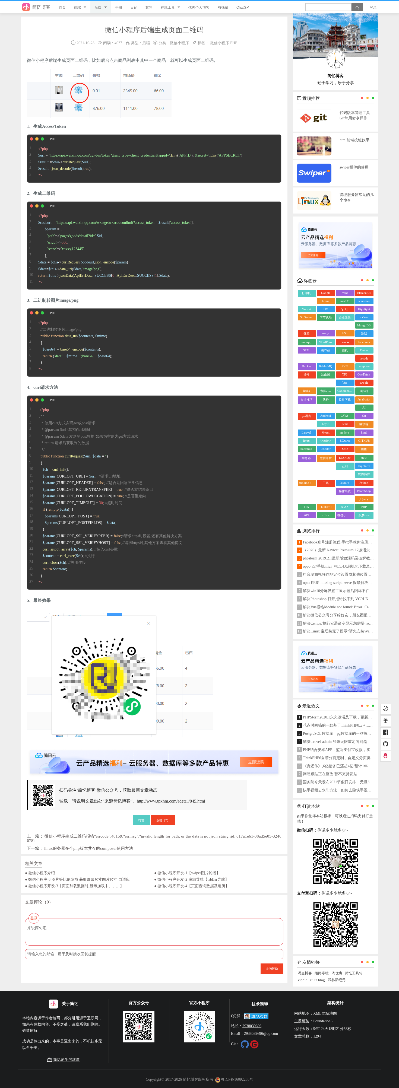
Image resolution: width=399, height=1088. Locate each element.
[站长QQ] (385, 756)
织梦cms (364, 515)
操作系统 (345, 491)
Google (325, 292)
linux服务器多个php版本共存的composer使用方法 (88, 848)
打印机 (306, 293)
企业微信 (345, 317)
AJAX (345, 506)
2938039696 (251, 1026)
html (364, 432)
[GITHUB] (385, 744)
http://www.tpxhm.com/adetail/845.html (171, 801)
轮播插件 (364, 474)
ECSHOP (344, 457)
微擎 (306, 333)
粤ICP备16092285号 (237, 1079)
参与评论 (272, 968)
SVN (345, 366)
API (306, 515)
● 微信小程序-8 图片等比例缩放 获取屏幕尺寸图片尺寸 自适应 (77, 879)
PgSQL (344, 309)
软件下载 (345, 399)
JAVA (344, 415)
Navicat (306, 309)
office (325, 515)
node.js (344, 432)
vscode (364, 358)
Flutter (364, 350)
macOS (344, 301)
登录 (373, 7)
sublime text (306, 482)
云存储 (325, 350)
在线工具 (168, 7)
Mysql (326, 432)
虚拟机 (363, 391)
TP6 (344, 374)
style (364, 457)
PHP (233, 43)
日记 (133, 7)
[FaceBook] (385, 732)
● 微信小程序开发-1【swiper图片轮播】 (187, 873)
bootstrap (306, 448)
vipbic (302, 980)
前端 (77, 7)
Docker (306, 366)
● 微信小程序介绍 (40, 873)
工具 (326, 483)
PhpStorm (364, 465)
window (326, 440)
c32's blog (317, 980)
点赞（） (163, 820)
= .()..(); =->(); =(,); (140, 162)
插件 (306, 374)
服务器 (306, 458)
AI (364, 407)
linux (306, 440)
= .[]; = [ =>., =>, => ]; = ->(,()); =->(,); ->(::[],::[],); (116, 249)
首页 (62, 7)
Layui (325, 423)
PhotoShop (364, 490)
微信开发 (326, 458)
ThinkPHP (325, 506)
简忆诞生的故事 (66, 1060)
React (344, 423)
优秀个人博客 (199, 7)
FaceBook (364, 342)
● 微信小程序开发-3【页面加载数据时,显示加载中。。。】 (74, 886)
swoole (364, 382)
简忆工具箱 (354, 973)
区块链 (363, 424)
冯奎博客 (305, 973)
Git (364, 415)
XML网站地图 (325, 1013)
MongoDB (363, 325)
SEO (345, 448)
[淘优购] (385, 720)
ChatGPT (243, 7)
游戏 (364, 333)
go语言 (306, 416)
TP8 (325, 309)
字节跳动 (326, 317)
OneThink (363, 374)
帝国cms (325, 391)
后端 (98, 7)
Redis (306, 390)
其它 (149, 7)
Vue (344, 382)
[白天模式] (385, 709)
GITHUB (364, 440)
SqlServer (306, 317)
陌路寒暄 (322, 973)
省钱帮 (223, 7)
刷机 (345, 350)
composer (364, 366)
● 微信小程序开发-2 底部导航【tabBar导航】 (191, 879)
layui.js (344, 482)
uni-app (306, 342)
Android (325, 415)
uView (364, 317)
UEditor (326, 448)
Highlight (364, 309)
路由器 (325, 374)
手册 (118, 7)
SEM (306, 350)
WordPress (325, 342)
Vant (345, 292)
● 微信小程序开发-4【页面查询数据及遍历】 (191, 886)
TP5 (306, 506)
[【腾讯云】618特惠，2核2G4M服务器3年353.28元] (154, 757)
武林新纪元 (337, 980)
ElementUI (364, 292)
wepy (325, 333)
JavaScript (363, 399)
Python (363, 482)
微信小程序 (179, 43)
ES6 (344, 333)
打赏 (141, 820)
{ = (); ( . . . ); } (75, 346)
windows (363, 301)
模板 (364, 449)
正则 (345, 466)
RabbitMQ (325, 366)
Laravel (306, 432)
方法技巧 (306, 399)
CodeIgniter (344, 390)
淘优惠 (337, 973)
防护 (326, 399)
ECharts (345, 440)
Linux (326, 301)
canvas (345, 342)
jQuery (364, 499)
